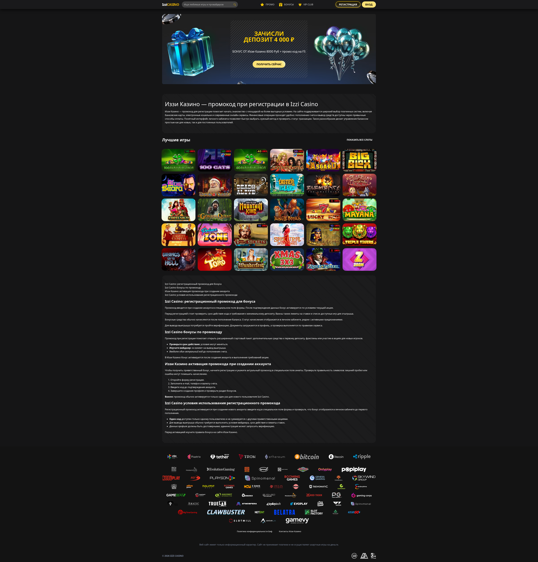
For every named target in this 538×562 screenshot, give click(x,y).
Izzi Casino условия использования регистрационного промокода (201, 294)
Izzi (170, 4)
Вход (369, 4)
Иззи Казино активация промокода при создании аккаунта (197, 291)
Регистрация (348, 4)
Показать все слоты (359, 139)
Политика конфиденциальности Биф (254, 531)
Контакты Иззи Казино (290, 531)
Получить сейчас (269, 64)
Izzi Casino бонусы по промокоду (183, 287)
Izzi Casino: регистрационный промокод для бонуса (193, 283)
